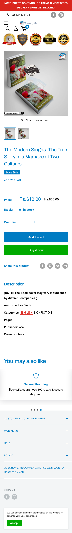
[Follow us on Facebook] (53, 15)
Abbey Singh (13, 180)
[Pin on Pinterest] (50, 266)
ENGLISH (26, 312)
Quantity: (10, 222)
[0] (23, 28)
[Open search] (8, 28)
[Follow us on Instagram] (61, 15)
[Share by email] (65, 266)
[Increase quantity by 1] (45, 222)
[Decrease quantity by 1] (23, 222)
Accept (14, 523)
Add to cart (36, 237)
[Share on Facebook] (42, 266)
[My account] (16, 28)
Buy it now (36, 250)
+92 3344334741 (20, 14)
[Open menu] (6, 23)
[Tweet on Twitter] (57, 266)
